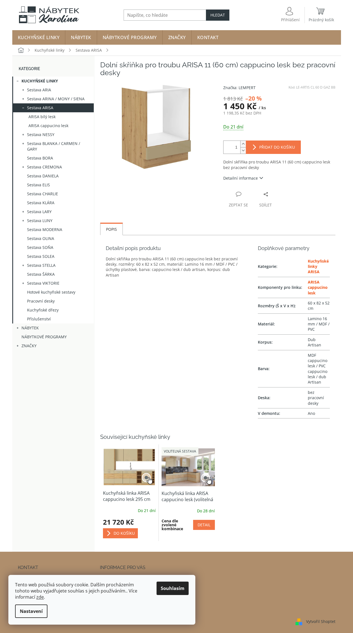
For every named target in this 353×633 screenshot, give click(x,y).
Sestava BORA (40, 158)
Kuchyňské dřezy (43, 310)
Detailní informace (240, 178)
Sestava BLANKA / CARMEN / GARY (53, 146)
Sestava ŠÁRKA (41, 274)
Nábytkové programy (44, 336)
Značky (29, 345)
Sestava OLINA (40, 238)
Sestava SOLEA (40, 256)
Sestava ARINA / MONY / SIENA (56, 98)
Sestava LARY (39, 211)
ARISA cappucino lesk (48, 125)
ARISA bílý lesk (42, 116)
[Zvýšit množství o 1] (243, 144)
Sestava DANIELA (43, 176)
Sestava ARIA (39, 89)
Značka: (239, 87)
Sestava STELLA (41, 265)
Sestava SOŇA (40, 247)
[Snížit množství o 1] (243, 150)
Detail (204, 524)
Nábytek (30, 327)
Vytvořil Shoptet (320, 621)
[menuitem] (38, 37)
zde (40, 597)
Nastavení (31, 611)
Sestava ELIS (38, 184)
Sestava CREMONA (44, 167)
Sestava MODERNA (44, 229)
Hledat (217, 15)
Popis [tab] (111, 229)
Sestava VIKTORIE (43, 283)
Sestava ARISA (40, 107)
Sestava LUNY (39, 220)
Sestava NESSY (40, 134)
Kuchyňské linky (39, 81)
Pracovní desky (41, 301)
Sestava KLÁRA (40, 202)
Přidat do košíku (277, 147)
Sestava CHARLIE (42, 193)
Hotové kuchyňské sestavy (51, 292)
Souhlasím (172, 588)
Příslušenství (39, 319)
